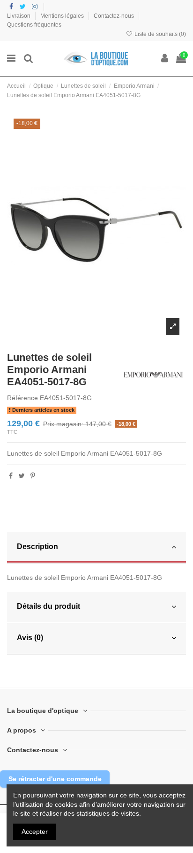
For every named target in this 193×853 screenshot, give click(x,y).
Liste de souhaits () (159, 34)
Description (37, 546)
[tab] (96, 548)
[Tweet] (22, 475)
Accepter (35, 831)
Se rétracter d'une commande (55, 779)
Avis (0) (30, 638)
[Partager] (11, 475)
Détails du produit (48, 606)
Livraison (19, 16)
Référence (22, 398)
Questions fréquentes (34, 24)
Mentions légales (62, 16)
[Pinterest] (32, 475)
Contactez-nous (114, 16)
